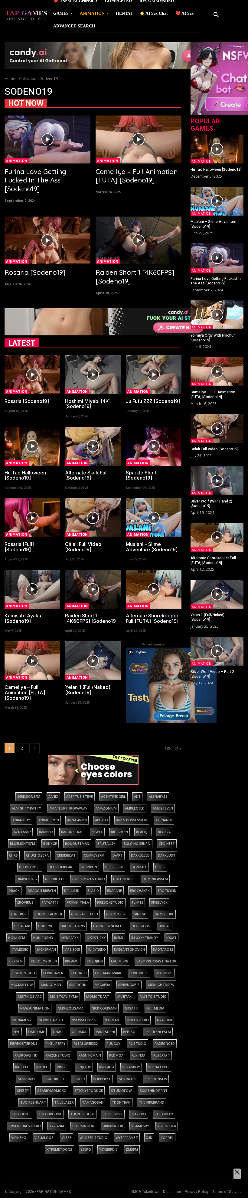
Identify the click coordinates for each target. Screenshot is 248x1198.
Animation (16, 160)
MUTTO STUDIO (153, 996)
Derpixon (88, 867)
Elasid (93, 890)
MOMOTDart (97, 996)
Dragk (14, 890)
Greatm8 (22, 926)
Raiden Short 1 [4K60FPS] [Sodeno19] (91, 618)
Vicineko (18, 1137)
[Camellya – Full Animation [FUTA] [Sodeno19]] (138, 139)
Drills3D (72, 890)
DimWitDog (27, 878)
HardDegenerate (108, 926)
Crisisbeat (66, 855)
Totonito (164, 1114)
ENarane (114, 890)
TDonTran (121, 1102)
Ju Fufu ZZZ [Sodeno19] (153, 401)
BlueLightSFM (22, 843)
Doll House (123, 878)
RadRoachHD (26, 1055)
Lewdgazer (53, 973)
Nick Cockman (104, 1008)
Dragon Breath (42, 890)
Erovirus (25, 902)
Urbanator (113, 1126)
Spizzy (23, 1090)
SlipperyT (102, 1078)
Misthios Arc (30, 996)
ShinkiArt (26, 1078)
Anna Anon (77, 820)
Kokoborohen (44, 961)
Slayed (79, 1078)
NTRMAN (112, 1020)
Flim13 (137, 902)
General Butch (84, 914)
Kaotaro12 (163, 949)
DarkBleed (140, 855)
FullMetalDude (49, 914)
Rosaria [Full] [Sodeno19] (19, 547)
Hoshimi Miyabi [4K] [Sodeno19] (88, 404)
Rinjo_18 (84, 1067)
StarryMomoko (52, 1090)
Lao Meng (119, 961)
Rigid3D (21, 1067)
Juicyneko (97, 949)
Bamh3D (46, 831)
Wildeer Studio (93, 1137)
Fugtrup (19, 914)
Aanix (53, 796)
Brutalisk (106, 843)
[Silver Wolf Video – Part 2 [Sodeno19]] (217, 651)
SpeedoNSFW (156, 1078)
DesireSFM (114, 867)
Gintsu (140, 914)
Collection (27, 78)
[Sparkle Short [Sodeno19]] (153, 446)
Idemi (118, 937)
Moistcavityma (64, 996)
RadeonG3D (165, 1043)
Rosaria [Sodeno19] (35, 272)
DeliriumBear (60, 867)
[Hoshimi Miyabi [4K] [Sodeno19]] (93, 374)
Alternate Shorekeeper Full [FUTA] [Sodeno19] (152, 618)
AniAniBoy (21, 820)
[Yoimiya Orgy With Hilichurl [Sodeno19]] (217, 314)
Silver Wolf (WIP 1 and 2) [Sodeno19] (211, 504)
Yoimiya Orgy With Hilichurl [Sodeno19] (213, 338)
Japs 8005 (72, 949)
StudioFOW (121, 1090)
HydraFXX (70, 937)
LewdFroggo (23, 973)
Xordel (167, 1137)
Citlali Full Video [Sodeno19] (83, 547)
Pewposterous (24, 1043)
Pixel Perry (56, 1043)
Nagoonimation (35, 1008)
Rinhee (62, 1067)
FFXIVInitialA (78, 902)
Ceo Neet (167, 843)
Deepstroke (30, 867)
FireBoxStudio (110, 902)
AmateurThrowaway (68, 808)
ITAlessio (20, 949)
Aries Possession (131, 820)
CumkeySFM (94, 855)
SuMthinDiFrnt (154, 1090)
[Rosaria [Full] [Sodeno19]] (32, 517)
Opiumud (80, 1031)
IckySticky (96, 937)
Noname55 (21, 1020)
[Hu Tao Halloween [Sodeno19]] (32, 446)
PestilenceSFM (158, 1031)
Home (10, 78)
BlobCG (164, 831)
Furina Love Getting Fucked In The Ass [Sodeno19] (35, 180)
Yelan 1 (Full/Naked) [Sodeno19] (87, 690)
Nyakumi (164, 1020)
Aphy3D (101, 820)
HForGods (141, 926)
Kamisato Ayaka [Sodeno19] (23, 618)
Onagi (58, 1031)
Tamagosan (92, 1102)
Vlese (66, 1137)
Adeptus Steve (79, 796)
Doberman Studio (88, 878)
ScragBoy (131, 1067)
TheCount (20, 1114)
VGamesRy (140, 1126)
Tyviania (56, 1126)
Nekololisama (70, 1008)
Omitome (36, 1031)
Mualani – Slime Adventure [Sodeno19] (152, 547)
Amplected (135, 808)
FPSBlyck (159, 902)
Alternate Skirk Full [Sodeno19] (86, 475)
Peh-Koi (129, 1031)
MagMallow (22, 984)
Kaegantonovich (129, 949)
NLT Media (155, 1008)
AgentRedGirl (113, 796)
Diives (160, 867)
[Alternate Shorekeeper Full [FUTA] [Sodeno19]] (153, 589)
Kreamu (72, 961)
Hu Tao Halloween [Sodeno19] (25, 475)
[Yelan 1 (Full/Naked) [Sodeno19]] (93, 660)
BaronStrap (72, 831)
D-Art (118, 855)
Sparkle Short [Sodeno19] (141, 475)
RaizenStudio (58, 1055)
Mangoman (51, 984)
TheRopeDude (82, 1114)
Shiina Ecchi (158, 1067)
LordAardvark (108, 973)
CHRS (13, 855)
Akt (137, 796)
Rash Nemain (90, 1055)
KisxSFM (15, 961)
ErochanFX (140, 890)
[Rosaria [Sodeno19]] (47, 241)
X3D (149, 1137)
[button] (216, 15)
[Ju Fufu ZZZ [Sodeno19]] (153, 374)
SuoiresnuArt (33, 1102)
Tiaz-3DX (138, 1114)
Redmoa (116, 1055)
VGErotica (166, 1126)
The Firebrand (151, 1102)
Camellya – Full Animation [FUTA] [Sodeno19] (137, 176)
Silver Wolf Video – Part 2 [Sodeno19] (212, 674)
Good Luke (164, 914)
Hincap (164, 926)
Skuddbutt (54, 1078)
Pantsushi (105, 1031)
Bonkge (50, 843)
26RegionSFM (28, 796)
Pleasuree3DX (86, 1043)
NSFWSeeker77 (84, 1020)
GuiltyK (45, 926)
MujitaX (124, 996)
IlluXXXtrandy (144, 937)
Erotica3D (167, 890)
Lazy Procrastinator (156, 961)
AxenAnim (163, 820)
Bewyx (97, 831)
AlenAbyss (158, 796)
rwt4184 (106, 1067)
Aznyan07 (22, 831)
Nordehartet (51, 1020)
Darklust (166, 855)
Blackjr (143, 831)
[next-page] (34, 748)
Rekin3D (138, 1055)
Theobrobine (50, 1114)
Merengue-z (129, 984)
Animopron (48, 820)
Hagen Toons (72, 926)
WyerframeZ (127, 1137)
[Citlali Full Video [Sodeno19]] (93, 517)
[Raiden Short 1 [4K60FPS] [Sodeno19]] (138, 241)
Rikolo (42, 1067)
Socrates (127, 1078)
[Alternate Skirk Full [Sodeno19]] (93, 446)
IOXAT (171, 937)
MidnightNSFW (161, 984)
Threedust (113, 1114)
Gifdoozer (116, 914)
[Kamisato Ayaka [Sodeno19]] (32, 589)
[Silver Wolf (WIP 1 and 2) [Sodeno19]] (217, 480)
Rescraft (161, 1055)
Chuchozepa (37, 855)
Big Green (119, 831)
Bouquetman (77, 843)
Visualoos (44, 1137)
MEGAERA (102, 984)
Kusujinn (95, 961)
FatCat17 (50, 902)
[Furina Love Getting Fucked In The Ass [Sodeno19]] (47, 139)
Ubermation (83, 1126)
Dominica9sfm (155, 878)
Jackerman (46, 949)
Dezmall (139, 867)
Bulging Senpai (137, 843)
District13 (54, 878)
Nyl (17, 1031)
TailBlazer (64, 1102)
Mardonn (77, 984)
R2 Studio (137, 1043)
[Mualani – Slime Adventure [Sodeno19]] (153, 517)
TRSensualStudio (24, 1126)
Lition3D (79, 973)
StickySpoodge (89, 1090)
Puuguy (113, 1043)
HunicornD (43, 937)
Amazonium (106, 808)
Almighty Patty (26, 808)
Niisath (131, 1008)
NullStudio (138, 1020)
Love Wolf (138, 973)
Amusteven (163, 808)
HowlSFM (16, 937)
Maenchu (164, 973)
